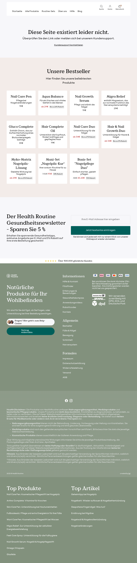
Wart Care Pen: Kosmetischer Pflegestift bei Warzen (33, 520)
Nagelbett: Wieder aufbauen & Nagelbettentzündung (98, 501)
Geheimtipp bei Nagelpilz (84, 494)
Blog (80, 11)
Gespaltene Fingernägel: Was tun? (88, 507)
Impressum (68, 359)
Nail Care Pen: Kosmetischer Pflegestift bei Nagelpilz (33, 494)
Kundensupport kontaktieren (68, 45)
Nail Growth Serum (84, 98)
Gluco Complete (21, 127)
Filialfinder (68, 286)
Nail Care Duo (84, 127)
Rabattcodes (69, 307)
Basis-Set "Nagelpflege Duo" (84, 163)
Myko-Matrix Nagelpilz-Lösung (21, 163)
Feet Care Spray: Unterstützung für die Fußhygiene (32, 536)
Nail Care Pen (21, 96)
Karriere (67, 312)
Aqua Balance (53, 96)
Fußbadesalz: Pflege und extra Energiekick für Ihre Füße (34, 513)
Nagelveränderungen (81, 526)
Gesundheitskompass (73, 298)
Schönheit (68, 340)
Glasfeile (11, 554)
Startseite (17, 11)
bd (129, 473)
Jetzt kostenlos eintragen (101, 230)
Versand (67, 373)
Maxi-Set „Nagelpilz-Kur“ (53, 161)
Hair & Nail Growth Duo (116, 129)
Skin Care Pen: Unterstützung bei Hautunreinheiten (32, 507)
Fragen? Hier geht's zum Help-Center (30, 322)
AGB (65, 377)
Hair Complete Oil (53, 129)
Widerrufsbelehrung (73, 368)
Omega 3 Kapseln (15, 548)
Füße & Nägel (69, 331)
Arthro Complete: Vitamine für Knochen (27, 501)
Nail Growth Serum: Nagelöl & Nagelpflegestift (30, 542)
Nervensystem (70, 345)
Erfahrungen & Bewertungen (70, 292)
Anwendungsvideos (72, 303)
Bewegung (68, 335)
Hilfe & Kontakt (70, 282)
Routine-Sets (48, 11)
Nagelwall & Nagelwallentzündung (88, 520)
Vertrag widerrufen (27, 331)
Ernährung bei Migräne (82, 513)
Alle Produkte (32, 11)
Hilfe (72, 11)
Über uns (62, 11)
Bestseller (67, 326)
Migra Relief (116, 96)
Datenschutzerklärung (74, 363)
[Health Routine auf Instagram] (70, 401)
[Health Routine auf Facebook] (66, 401)
